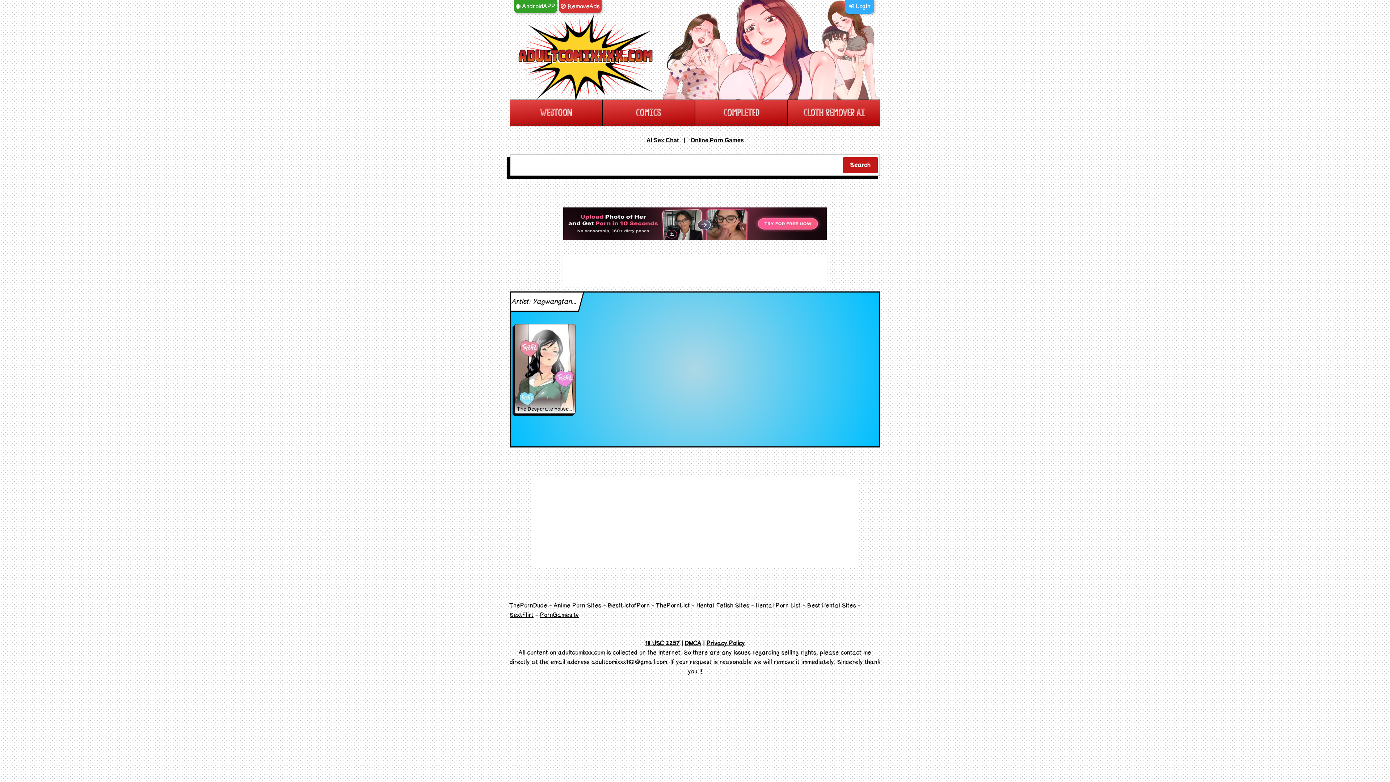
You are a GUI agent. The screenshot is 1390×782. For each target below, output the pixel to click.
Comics (648, 112)
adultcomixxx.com (581, 652)
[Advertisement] (695, 223)
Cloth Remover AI (834, 112)
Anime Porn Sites (577, 605)
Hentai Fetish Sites (722, 605)
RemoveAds (583, 6)
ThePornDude (528, 605)
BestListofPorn (629, 605)
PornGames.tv (559, 615)
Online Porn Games (717, 140)
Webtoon (556, 112)
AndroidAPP (538, 6)
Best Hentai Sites (831, 605)
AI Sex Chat (663, 140)
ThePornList (673, 605)
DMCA (693, 643)
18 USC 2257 (662, 643)
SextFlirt (522, 615)
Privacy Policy (726, 643)
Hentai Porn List (778, 605)
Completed (741, 112)
